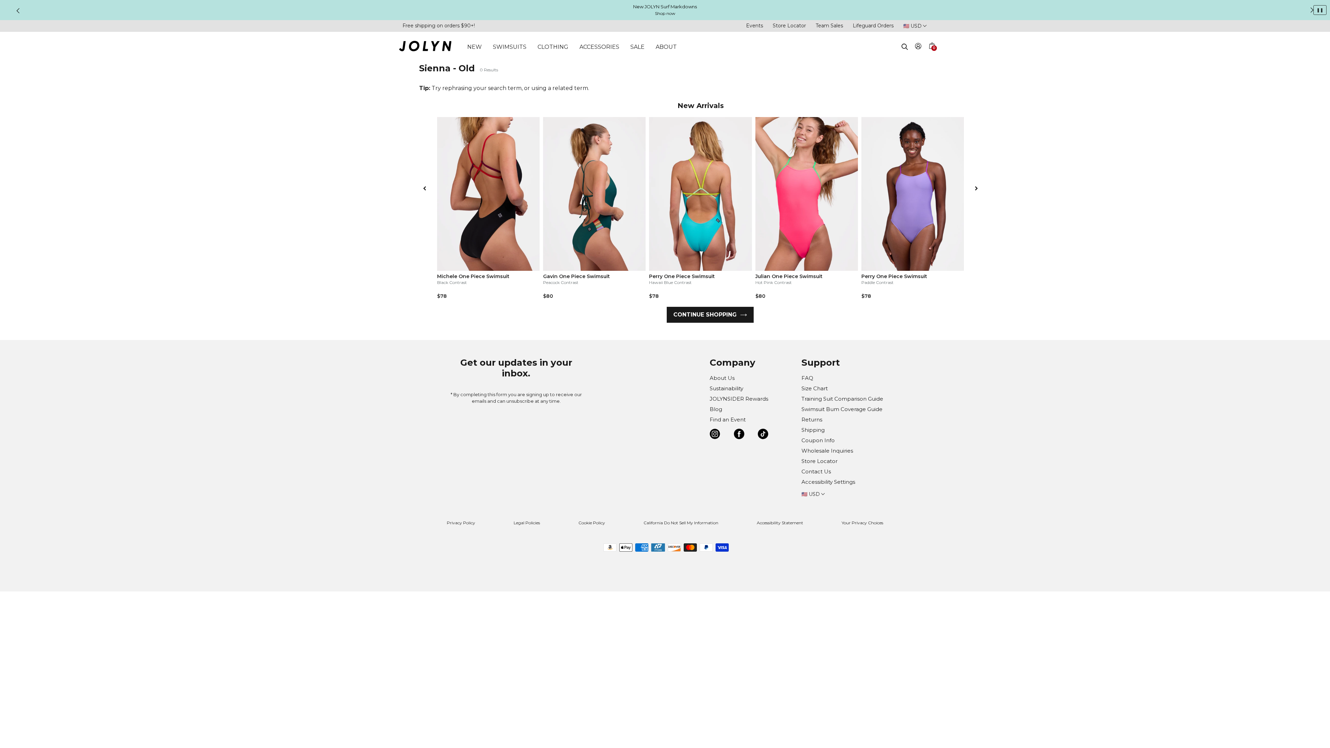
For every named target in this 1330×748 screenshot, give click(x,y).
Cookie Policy (591, 522)
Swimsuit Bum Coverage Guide (842, 409)
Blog (716, 409)
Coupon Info (818, 440)
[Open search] (904, 46)
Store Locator (789, 26)
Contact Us (816, 471)
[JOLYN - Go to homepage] (425, 47)
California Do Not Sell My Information (681, 522)
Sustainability (726, 388)
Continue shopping (705, 314)
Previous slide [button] (18, 11)
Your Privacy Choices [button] (862, 522)
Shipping (813, 430)
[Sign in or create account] (918, 47)
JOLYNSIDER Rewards (739, 398)
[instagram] (715, 435)
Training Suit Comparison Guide (842, 398)
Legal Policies (527, 522)
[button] (931, 54)
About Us (722, 378)
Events (754, 26)
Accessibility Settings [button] (828, 482)
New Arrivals (700, 105)
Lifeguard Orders (873, 26)
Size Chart (814, 388)
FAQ (807, 378)
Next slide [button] (1312, 10)
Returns (811, 419)
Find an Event (728, 419)
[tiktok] (763, 435)
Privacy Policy (461, 522)
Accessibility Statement (780, 522)
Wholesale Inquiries (827, 450)
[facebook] (739, 435)
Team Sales (829, 26)
